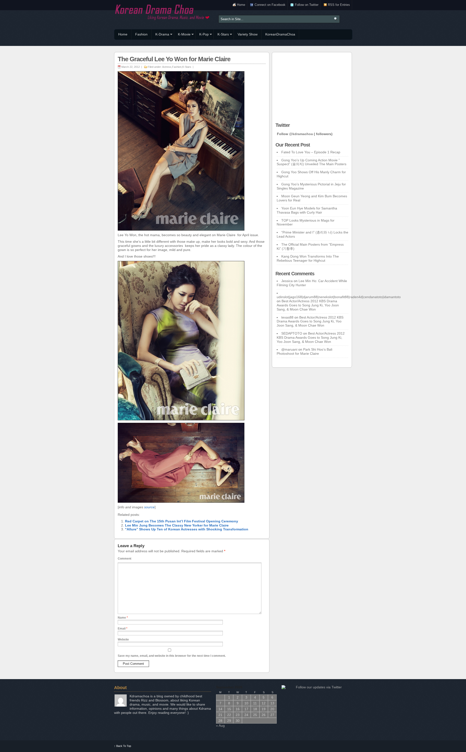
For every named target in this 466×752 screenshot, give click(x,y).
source (149, 507)
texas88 (287, 317)
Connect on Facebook (270, 5)
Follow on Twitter (306, 5)
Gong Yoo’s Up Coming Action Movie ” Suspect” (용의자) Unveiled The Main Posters (311, 162)
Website (123, 639)
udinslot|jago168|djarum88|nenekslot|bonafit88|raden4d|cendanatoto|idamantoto (339, 297)
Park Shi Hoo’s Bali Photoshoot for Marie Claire (304, 351)
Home (241, 5)
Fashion (141, 34)
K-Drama (160, 35)
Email (122, 628)
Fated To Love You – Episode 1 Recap (310, 152)
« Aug (220, 725)
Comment (124, 558)
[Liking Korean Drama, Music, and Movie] (162, 11)
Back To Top (122, 745)
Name (123, 617)
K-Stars (221, 35)
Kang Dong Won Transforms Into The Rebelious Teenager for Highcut (308, 258)
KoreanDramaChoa (280, 34)
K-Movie (182, 35)
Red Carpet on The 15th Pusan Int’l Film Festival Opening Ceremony (181, 521)
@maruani (289, 349)
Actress (166, 66)
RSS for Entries (339, 5)
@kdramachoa (301, 134)
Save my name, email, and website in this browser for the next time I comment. (172, 655)
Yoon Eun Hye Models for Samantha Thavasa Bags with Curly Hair (307, 210)
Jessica (287, 281)
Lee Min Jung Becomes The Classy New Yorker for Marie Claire (177, 525)
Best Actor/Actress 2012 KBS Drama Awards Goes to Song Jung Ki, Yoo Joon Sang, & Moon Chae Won (308, 305)
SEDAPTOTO (291, 333)
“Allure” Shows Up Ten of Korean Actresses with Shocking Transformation (186, 529)
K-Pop (202, 35)
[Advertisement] (311, 86)
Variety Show (248, 34)
